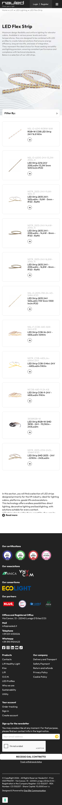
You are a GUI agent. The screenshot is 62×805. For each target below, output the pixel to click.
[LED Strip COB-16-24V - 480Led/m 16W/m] (30, 340)
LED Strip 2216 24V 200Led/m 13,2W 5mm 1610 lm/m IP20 (39, 165)
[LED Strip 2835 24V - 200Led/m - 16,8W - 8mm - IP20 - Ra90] (30, 275)
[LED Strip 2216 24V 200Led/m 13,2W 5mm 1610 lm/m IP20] (30, 173)
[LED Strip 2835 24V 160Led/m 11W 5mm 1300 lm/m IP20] (30, 309)
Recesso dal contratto (31, 756)
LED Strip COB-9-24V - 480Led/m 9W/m (40, 393)
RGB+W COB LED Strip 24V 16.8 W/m (39, 132)
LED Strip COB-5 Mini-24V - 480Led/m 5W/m (41, 364)
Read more (11, 515)
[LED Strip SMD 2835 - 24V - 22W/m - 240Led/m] (30, 464)
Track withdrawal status (31, 762)
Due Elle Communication (35, 790)
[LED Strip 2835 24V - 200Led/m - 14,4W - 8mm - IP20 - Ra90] (30, 241)
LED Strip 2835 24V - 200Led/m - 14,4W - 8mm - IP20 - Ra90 (41, 233)
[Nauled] (15, 4)
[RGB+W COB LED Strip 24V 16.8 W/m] (30, 140)
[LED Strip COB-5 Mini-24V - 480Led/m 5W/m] (30, 371)
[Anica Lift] (9, 573)
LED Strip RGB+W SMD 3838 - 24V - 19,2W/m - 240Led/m (39, 424)
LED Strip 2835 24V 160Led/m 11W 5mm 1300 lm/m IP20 (40, 301)
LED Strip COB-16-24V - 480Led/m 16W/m (40, 333)
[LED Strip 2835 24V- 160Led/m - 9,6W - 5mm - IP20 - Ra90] (30, 207)
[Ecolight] (16, 588)
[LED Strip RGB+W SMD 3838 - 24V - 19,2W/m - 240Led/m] (30, 432)
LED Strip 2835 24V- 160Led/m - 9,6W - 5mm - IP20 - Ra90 (41, 199)
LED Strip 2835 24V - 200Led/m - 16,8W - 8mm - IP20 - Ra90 (41, 267)
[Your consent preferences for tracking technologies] (5, 800)
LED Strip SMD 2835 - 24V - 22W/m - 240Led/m (41, 456)
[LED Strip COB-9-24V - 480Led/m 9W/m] (30, 401)
